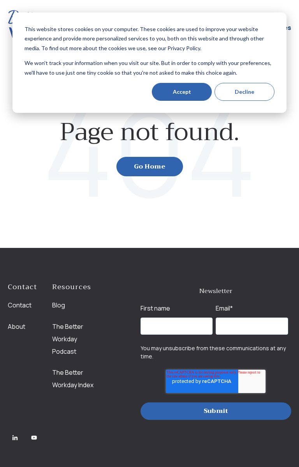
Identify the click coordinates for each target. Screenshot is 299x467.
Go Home (149, 166)
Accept (182, 91)
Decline (244, 91)
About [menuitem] (16, 326)
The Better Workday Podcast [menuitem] (67, 339)
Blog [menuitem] (58, 305)
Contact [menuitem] (20, 305)
